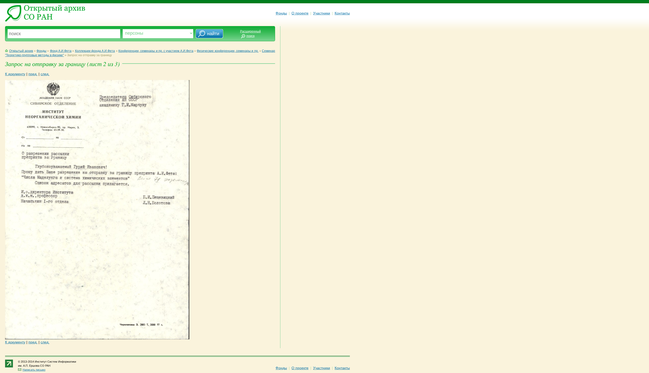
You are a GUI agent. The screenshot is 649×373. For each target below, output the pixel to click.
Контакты (342, 13)
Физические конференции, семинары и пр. (227, 51)
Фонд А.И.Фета (60, 51)
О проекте (300, 13)
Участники (321, 13)
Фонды (281, 13)
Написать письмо (34, 369)
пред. (33, 74)
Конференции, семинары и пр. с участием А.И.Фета (155, 51)
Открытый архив (21, 51)
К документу (15, 74)
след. (45, 74)
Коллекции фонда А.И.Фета (95, 51)
